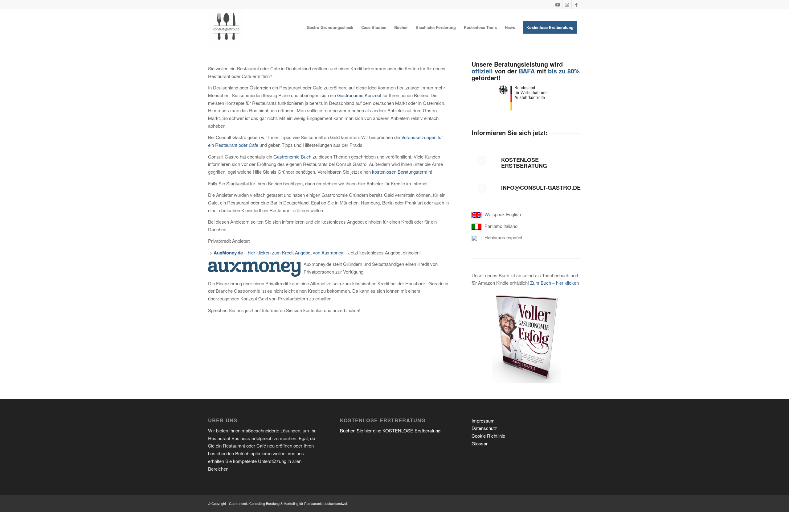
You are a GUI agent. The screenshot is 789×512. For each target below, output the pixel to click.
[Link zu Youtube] (557, 4)
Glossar (480, 443)
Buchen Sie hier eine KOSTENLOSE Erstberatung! (391, 430)
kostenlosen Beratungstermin (401, 171)
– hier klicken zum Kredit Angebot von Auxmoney (278, 252)
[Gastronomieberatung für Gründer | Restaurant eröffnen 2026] (226, 27)
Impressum (483, 420)
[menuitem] (330, 27)
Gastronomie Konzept (359, 95)
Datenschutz (484, 428)
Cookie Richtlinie (488, 435)
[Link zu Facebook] (576, 4)
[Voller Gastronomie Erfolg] (526, 337)
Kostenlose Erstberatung (524, 163)
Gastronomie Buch (292, 156)
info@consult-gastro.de (541, 188)
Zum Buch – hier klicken (554, 282)
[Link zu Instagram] (566, 4)
